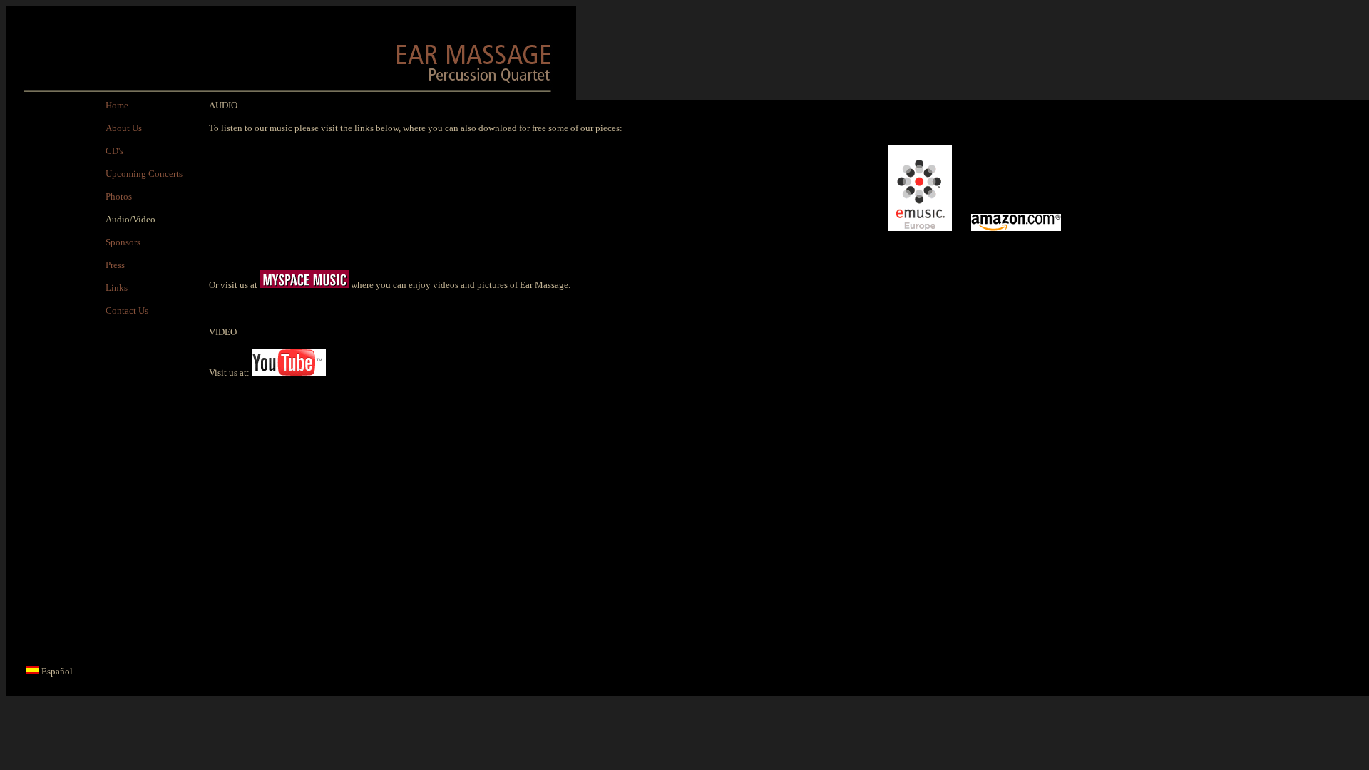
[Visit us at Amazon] (1016, 227)
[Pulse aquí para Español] (32, 670)
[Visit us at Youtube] (289, 372)
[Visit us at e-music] (920, 227)
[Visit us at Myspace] (304, 284)
